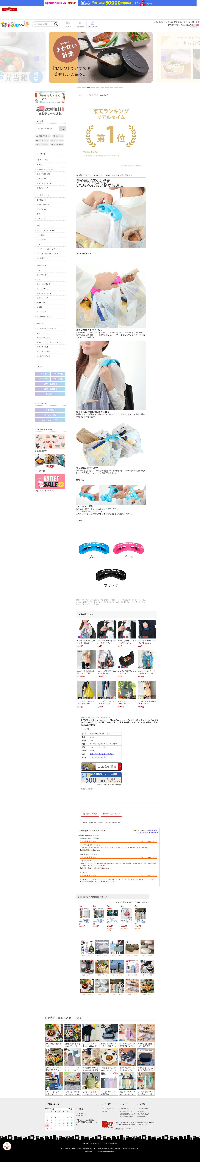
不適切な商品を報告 (113, 822)
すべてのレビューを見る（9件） (147, 830)
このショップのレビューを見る (147, 832)
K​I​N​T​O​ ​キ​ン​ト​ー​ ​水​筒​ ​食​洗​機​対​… (140, 922)
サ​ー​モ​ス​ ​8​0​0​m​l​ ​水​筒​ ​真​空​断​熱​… (98, 922)
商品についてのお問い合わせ (93, 822)
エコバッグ (104, 95)
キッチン (80, 95)
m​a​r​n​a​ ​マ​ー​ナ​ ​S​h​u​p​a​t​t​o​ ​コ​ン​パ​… (126, 922)
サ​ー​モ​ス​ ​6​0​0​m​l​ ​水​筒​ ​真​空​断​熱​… (84, 922)
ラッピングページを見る (98, 757)
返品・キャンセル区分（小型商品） (102, 754)
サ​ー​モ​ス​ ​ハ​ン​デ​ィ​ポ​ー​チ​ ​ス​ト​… (112, 922)
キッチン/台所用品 (92, 95)
